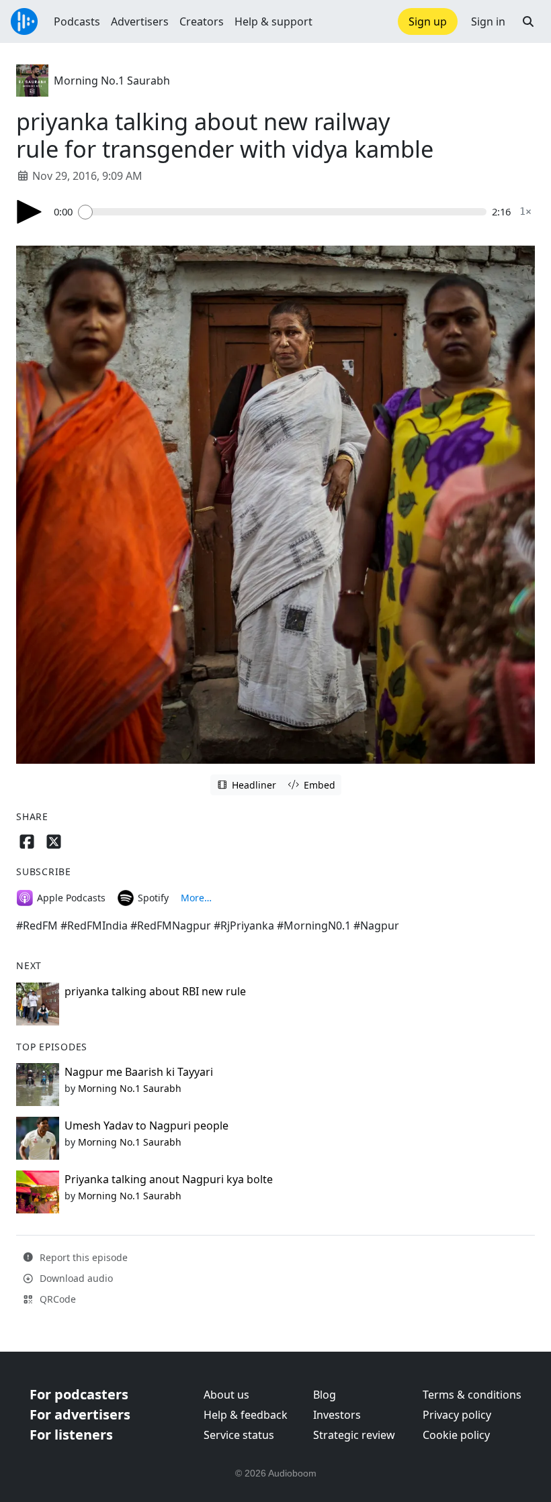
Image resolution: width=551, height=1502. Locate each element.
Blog (324, 1394)
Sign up (428, 21)
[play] (29, 211)
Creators (201, 21)
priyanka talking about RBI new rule (155, 991)
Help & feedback (246, 1414)
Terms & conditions (472, 1394)
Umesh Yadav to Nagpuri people (146, 1125)
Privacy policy (457, 1414)
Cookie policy (456, 1435)
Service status (239, 1435)
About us (226, 1394)
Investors (337, 1414)
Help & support (273, 21)
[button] (528, 21)
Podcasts (77, 21)
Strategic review (354, 1435)
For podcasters (79, 1394)
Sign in (488, 21)
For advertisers (80, 1414)
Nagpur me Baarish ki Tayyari (139, 1071)
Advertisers (140, 21)
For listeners (71, 1434)
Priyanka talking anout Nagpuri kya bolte (169, 1179)
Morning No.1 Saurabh (112, 80)
